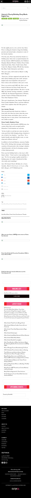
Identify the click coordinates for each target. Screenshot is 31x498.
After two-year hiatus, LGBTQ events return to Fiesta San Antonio (15, 235)
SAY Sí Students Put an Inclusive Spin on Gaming (16, 350)
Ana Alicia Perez (5, 204)
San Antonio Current (15, 476)
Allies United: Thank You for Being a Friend (14, 323)
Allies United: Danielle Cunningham (12, 340)
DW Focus (15, 1)
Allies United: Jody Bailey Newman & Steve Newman (16, 335)
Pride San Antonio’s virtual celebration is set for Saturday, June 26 (14, 272)
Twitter (3, 447)
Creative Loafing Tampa (10, 474)
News (10, 18)
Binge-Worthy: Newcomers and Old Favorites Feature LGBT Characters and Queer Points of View (16, 356)
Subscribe (17, 296)
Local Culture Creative (15, 481)
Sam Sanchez (24, 20)
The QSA (15, 18)
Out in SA (15, 488)
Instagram (4, 445)
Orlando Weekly (22, 474)
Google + (4, 180)
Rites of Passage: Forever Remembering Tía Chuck (16, 347)
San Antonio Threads (21, 204)
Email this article (6, 186)
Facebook (4, 177)
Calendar (4, 18)
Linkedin (4, 183)
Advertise (4, 430)
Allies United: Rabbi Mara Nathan (12, 337)
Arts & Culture (5, 410)
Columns (4, 416)
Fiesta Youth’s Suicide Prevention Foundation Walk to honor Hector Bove (15, 253)
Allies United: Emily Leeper (10, 333)
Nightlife (4, 414)
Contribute (4, 441)
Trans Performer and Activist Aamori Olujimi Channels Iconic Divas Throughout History (14, 352)
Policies (3, 432)
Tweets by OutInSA (7, 394)
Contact (4, 426)
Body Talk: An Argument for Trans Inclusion (14, 371)
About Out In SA (5, 428)
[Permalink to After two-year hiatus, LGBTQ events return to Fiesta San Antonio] (15, 226)
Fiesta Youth (13, 204)
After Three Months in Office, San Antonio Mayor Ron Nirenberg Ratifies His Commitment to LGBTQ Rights (16, 343)
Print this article (6, 189)
